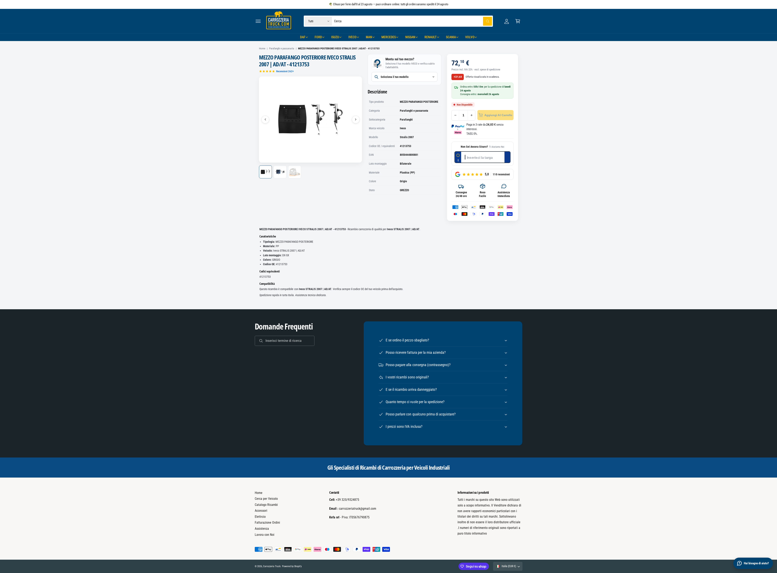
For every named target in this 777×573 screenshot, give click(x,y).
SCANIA (451, 37)
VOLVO (469, 37)
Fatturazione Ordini (267, 522)
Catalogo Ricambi (266, 505)
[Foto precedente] (265, 119)
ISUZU (335, 37)
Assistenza (262, 529)
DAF (302, 37)
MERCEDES (388, 37)
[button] (258, 21)
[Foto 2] (280, 171)
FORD (318, 37)
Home (262, 48)
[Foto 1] (265, 171)
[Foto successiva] (356, 119)
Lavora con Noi (264, 535)
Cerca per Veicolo (266, 499)
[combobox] (413, 21)
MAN (369, 37)
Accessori (261, 511)
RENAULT (431, 37)
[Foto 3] (294, 171)
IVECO (352, 37)
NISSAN (410, 37)
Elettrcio (260, 517)
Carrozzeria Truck (271, 566)
